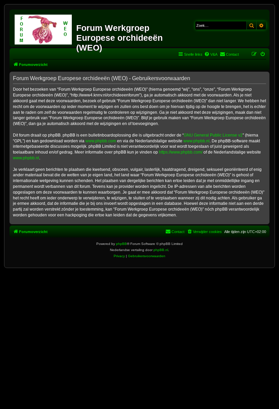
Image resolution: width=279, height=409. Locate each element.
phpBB (121, 244)
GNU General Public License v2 (213, 135)
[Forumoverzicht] (43, 28)
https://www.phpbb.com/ (180, 152)
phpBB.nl (160, 250)
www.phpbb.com (100, 141)
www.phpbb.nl (196, 141)
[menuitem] (210, 54)
